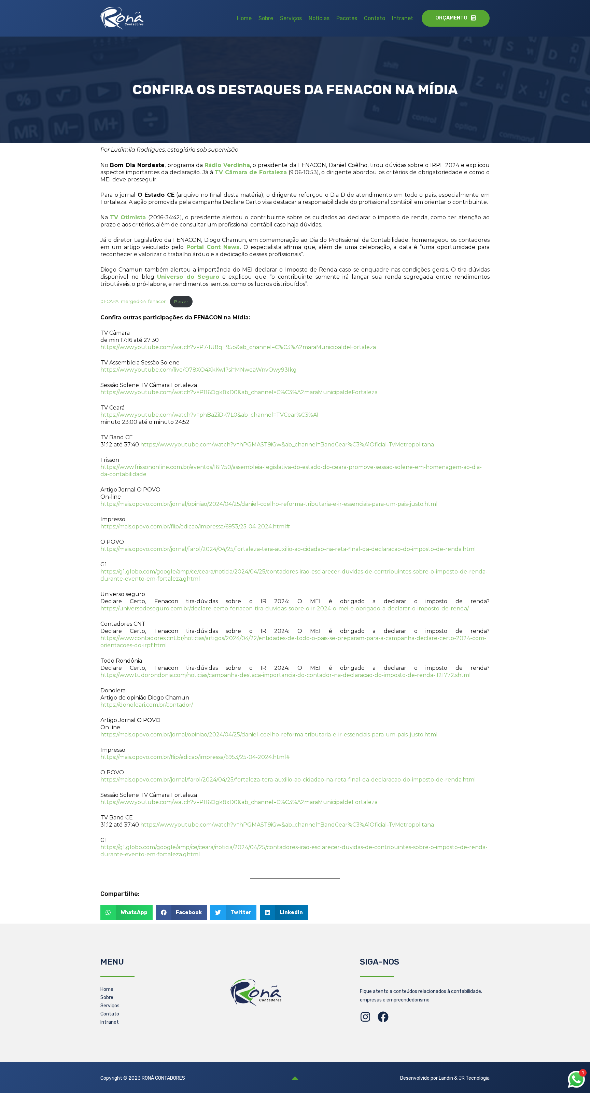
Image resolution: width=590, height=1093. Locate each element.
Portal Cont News (213, 247)
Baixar (181, 301)
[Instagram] (365, 1016)
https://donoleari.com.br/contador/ (146, 705)
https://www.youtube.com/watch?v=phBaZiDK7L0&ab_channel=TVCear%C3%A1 (209, 415)
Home (244, 18)
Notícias (319, 18)
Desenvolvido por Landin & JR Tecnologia (445, 1078)
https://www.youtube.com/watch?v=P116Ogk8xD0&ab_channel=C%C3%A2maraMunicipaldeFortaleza (239, 392)
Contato (374, 18)
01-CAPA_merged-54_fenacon (133, 301)
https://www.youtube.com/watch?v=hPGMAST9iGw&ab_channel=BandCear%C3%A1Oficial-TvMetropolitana (287, 444)
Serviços (291, 18)
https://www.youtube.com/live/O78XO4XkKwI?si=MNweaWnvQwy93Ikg (198, 369)
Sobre (265, 18)
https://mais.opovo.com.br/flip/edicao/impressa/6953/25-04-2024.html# (195, 526)
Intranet (402, 18)
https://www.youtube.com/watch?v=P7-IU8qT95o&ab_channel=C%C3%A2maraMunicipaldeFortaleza (238, 347)
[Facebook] (383, 1016)
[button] (126, 912)
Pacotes (346, 18)
